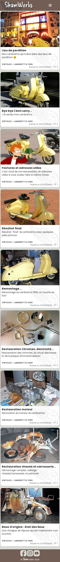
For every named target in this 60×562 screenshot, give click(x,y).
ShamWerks (19, 4)
